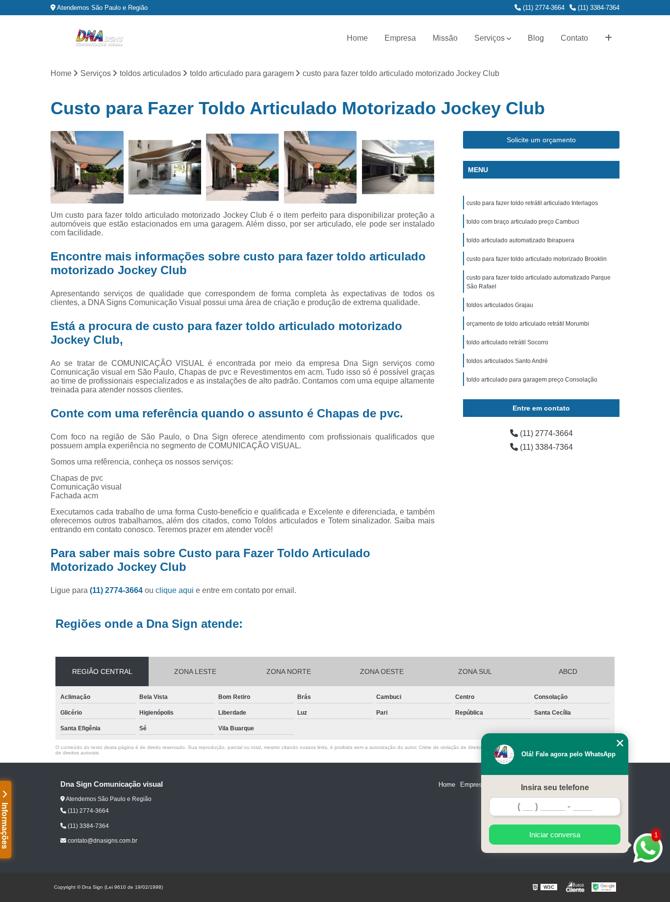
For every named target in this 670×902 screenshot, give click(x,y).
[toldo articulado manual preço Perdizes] (320, 167)
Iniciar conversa (554, 834)
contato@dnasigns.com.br (101, 840)
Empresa (400, 38)
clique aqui (174, 590)
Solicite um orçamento (541, 140)
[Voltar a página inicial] (100, 38)
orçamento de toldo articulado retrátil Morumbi (527, 323)
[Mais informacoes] (608, 38)
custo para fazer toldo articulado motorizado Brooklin (536, 259)
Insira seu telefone (555, 787)
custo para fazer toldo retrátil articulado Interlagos (532, 203)
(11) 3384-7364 (597, 7)
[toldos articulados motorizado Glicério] (398, 167)
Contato (574, 38)
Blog (536, 38)
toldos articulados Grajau (499, 305)
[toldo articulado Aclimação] (165, 167)
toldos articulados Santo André (507, 361)
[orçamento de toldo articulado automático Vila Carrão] (242, 167)
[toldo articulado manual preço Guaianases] (87, 167)
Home (357, 38)
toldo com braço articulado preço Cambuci (522, 221)
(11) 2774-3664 (543, 7)
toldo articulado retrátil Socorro (507, 342)
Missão (445, 38)
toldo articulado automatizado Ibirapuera (520, 240)
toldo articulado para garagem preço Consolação (531, 379)
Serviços (489, 38)
